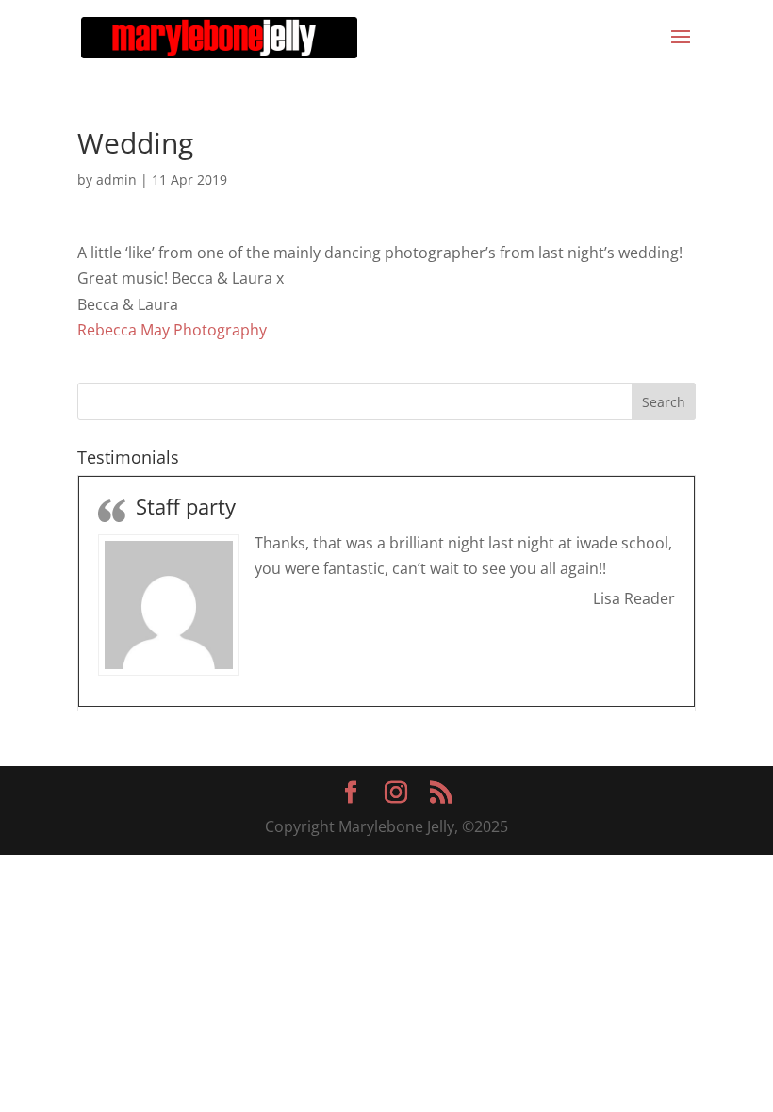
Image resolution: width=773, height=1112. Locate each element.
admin (116, 179)
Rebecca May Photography (172, 329)
